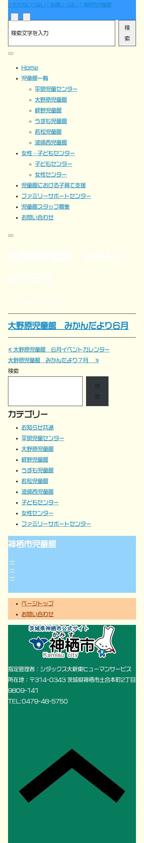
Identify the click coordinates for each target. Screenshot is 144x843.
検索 (127, 33)
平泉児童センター (42, 438)
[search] (14, 17)
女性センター (37, 513)
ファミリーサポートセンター (56, 524)
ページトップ (37, 603)
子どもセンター (40, 502)
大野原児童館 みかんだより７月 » (53, 360)
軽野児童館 (34, 459)
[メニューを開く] (12, 563)
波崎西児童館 (37, 491)
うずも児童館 (37, 470)
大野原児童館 (37, 449)
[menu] (26, 17)
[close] (10, 54)
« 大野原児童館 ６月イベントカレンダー (59, 349)
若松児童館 (34, 481)
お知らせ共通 (37, 427)
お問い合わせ (37, 614)
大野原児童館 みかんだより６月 (68, 325)
